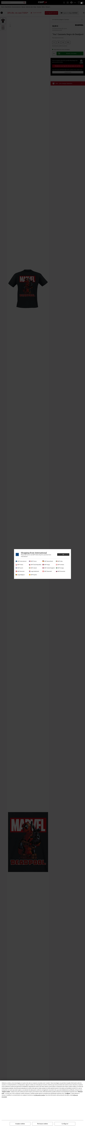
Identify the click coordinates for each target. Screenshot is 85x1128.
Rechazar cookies (42, 1123)
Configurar (65, 1124)
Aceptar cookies (20, 1123)
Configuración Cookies (39, 1095)
